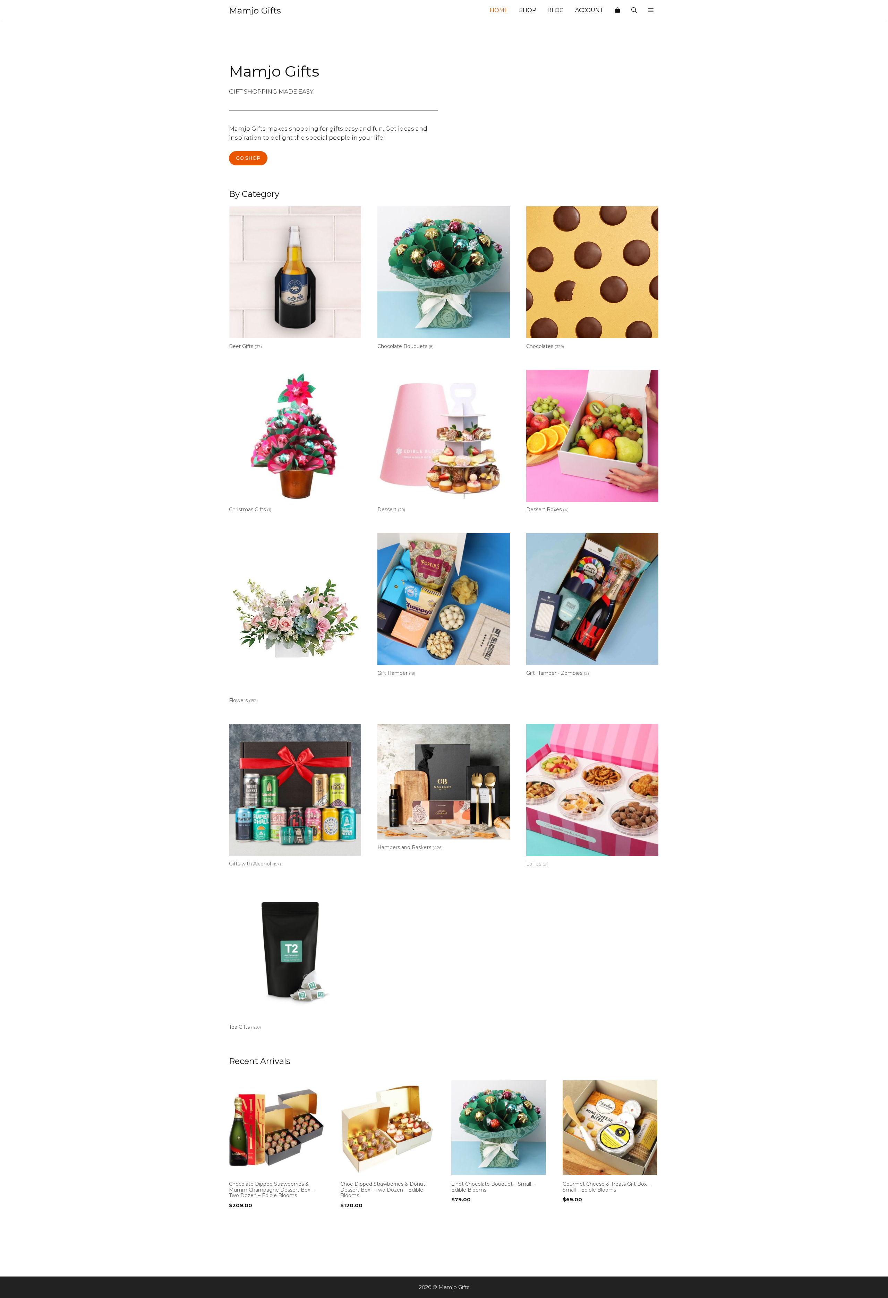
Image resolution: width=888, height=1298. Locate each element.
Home (499, 10)
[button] (650, 10)
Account (589, 10)
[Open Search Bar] (634, 10)
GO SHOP (248, 158)
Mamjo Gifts (255, 10)
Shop (527, 10)
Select (239, 1220)
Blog (555, 10)
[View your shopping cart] (617, 10)
